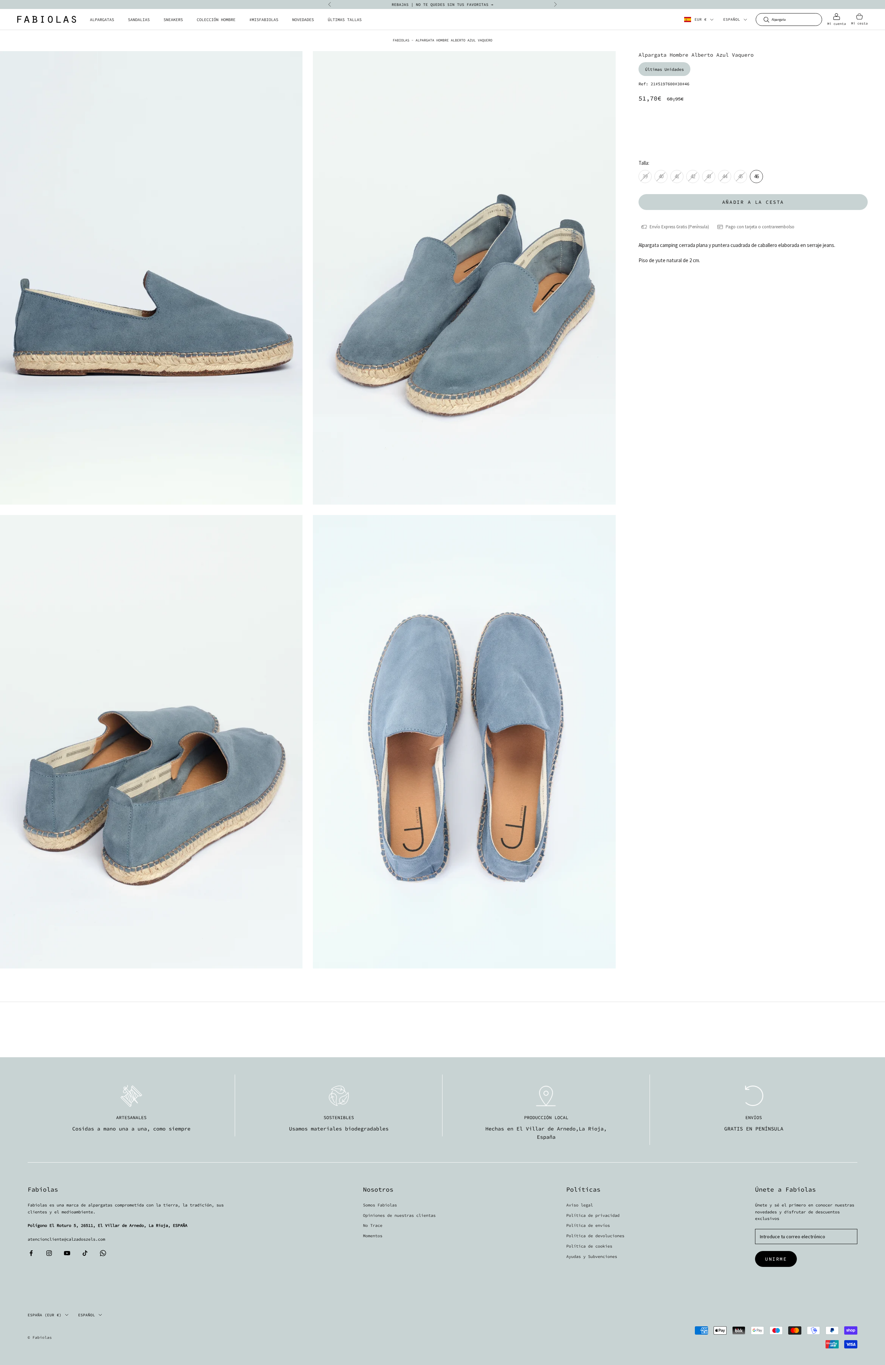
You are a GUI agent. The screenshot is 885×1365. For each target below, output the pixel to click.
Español (731, 19)
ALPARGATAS (102, 19)
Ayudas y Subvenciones (591, 1256)
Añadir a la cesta (753, 202)
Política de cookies (589, 1246)
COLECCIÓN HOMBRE (216, 19)
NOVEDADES (303, 19)
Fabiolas (401, 40)
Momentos (372, 1235)
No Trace (372, 1225)
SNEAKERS (173, 19)
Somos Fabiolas (380, 1205)
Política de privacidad (593, 1215)
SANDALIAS (139, 19)
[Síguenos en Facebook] (31, 1253)
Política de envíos (588, 1225)
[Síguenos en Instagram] (49, 1253)
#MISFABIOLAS (263, 19)
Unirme (776, 1259)
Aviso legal (579, 1205)
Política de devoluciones (595, 1235)
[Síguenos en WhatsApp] (103, 1253)
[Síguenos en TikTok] (85, 1253)
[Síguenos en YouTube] (67, 1253)
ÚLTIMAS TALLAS (345, 19)
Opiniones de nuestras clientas (399, 1215)
